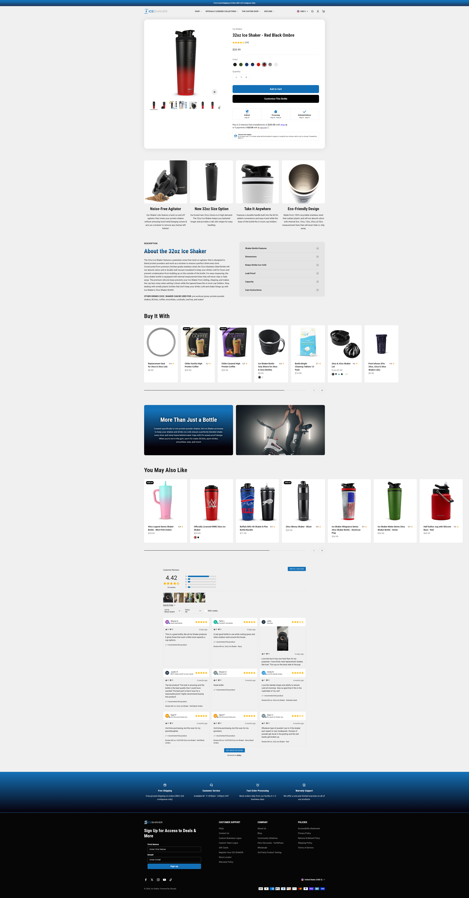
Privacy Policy (304, 833)
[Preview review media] (168, 598)
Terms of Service (306, 847)
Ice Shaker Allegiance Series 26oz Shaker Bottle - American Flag (346, 529)
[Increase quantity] (246, 77)
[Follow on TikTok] (170, 879)
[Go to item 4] (183, 105)
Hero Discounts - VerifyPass (270, 843)
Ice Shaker (237, 29)
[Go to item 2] (164, 105)
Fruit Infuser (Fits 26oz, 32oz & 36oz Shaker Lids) (377, 366)
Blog (260, 833)
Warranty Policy (226, 862)
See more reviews (234, 750)
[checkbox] (213, 610)
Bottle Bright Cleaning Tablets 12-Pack (305, 366)
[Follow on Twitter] (152, 879)
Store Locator (225, 857)
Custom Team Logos (228, 843)
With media (213, 611)
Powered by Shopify (168, 889)
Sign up (174, 866)
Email (150, 854)
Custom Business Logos (230, 838)
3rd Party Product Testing (269, 852)
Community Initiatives (268, 838)
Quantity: (237, 71)
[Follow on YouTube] (164, 879)
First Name (153, 844)
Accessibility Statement (309, 828)
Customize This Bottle (275, 98)
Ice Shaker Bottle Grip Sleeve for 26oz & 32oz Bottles (267, 366)
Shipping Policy (305, 843)
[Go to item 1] (154, 105)
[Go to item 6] (203, 105)
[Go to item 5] (193, 105)
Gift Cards (223, 847)
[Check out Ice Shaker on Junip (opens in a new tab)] (239, 755)
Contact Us (224, 833)
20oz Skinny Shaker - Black (299, 526)
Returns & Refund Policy (309, 838)
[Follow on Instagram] (158, 879)
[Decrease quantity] (236, 77)
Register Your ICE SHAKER (231, 852)
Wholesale (262, 847)
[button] (240, 42)
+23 (346, 374)
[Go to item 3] (173, 105)
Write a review (297, 569)
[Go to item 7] (212, 105)
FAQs (221, 828)
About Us (262, 828)
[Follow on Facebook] (145, 879)
